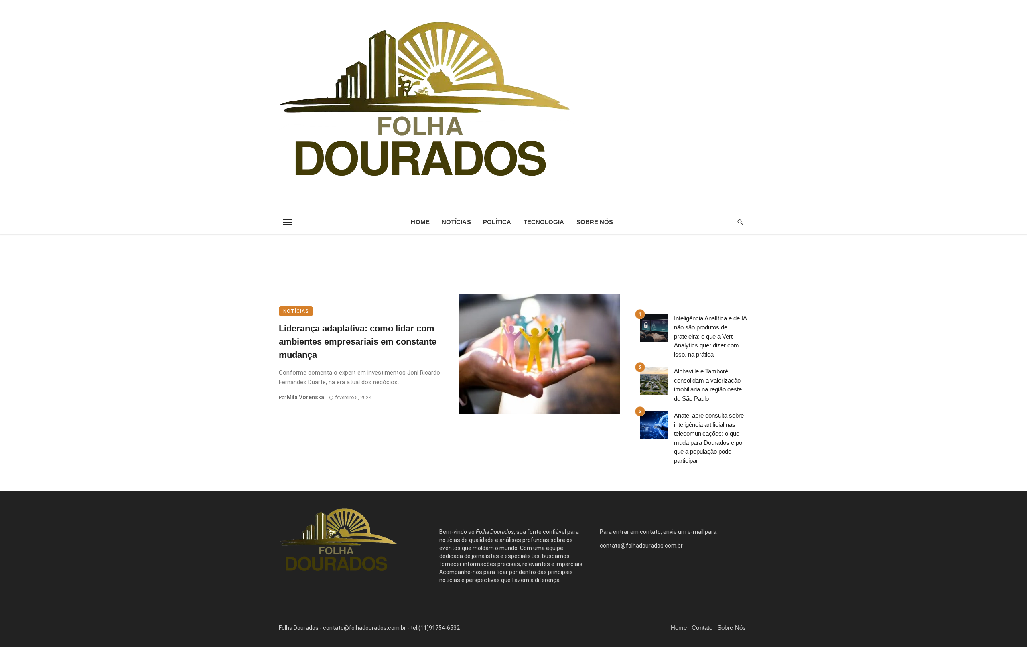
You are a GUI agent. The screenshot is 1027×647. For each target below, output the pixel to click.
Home (420, 222)
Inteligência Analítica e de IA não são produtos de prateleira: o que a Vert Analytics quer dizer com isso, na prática (710, 336)
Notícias (456, 222)
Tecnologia (544, 222)
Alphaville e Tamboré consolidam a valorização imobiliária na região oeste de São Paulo (708, 385)
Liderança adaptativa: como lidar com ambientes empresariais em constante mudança (357, 341)
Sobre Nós (594, 222)
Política (497, 222)
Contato (702, 627)
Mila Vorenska (305, 397)
